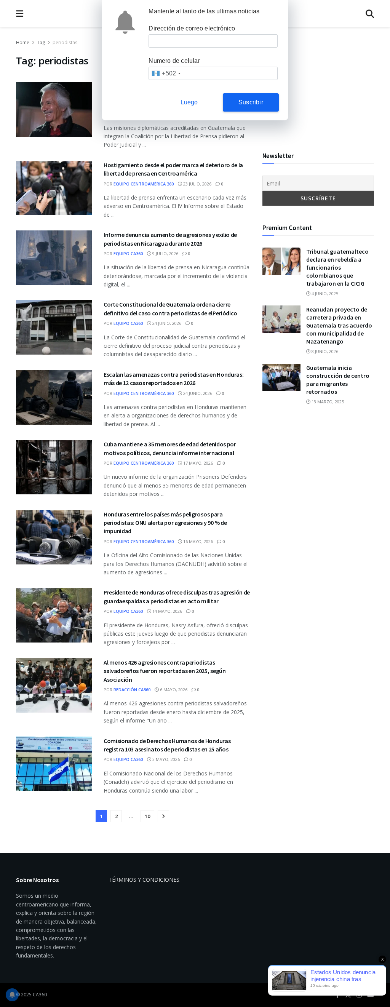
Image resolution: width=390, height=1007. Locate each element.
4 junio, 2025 (324, 293)
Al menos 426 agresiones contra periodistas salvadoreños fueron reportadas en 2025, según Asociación (165, 671)
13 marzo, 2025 (327, 401)
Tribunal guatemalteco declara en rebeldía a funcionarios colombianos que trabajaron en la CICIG (337, 267)
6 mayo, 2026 (173, 689)
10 (147, 816)
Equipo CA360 (128, 253)
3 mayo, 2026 (165, 759)
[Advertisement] (318, 86)
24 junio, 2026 (166, 323)
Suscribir (250, 102)
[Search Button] (370, 13)
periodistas (65, 42)
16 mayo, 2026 (197, 541)
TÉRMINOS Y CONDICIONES (144, 879)
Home (22, 42)
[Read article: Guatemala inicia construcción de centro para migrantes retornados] (281, 377)
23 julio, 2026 (196, 184)
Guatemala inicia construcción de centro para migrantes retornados (337, 379)
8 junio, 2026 (324, 351)
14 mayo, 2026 (166, 611)
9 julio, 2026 (164, 253)
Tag (41, 42)
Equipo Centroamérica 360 (143, 184)
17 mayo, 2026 (197, 463)
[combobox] (166, 73)
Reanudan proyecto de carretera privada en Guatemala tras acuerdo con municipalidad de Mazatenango (339, 325)
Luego (189, 102)
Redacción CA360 (131, 689)
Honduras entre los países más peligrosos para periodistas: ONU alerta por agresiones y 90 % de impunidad (165, 522)
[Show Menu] (19, 13)
